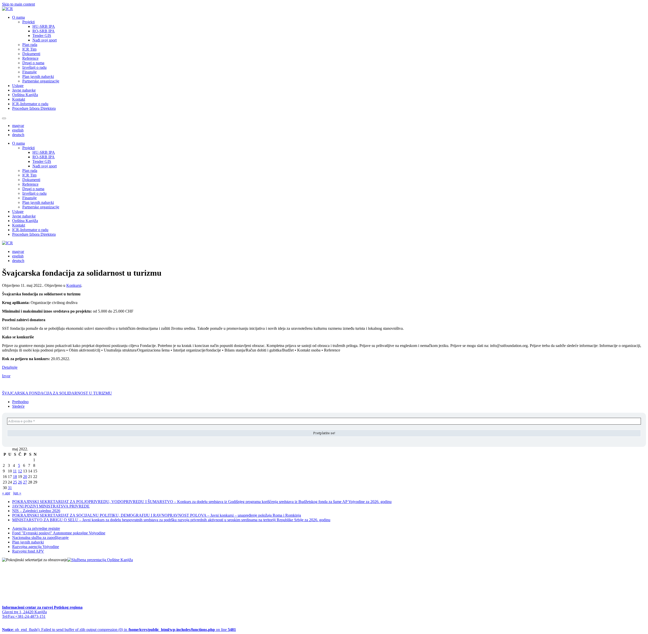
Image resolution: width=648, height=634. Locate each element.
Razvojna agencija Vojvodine (35, 546)
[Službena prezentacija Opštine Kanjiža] (100, 560)
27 (25, 482)
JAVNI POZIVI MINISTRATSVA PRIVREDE (51, 506)
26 (20, 482)
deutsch (18, 135)
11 (15, 471)
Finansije (29, 72)
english (18, 130)
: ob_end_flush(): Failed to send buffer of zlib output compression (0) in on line (119, 629)
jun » (17, 493)
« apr (6, 493)
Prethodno (20, 402)
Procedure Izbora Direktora (34, 108)
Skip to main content (18, 4)
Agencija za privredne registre (36, 528)
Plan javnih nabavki (38, 76)
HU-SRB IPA (43, 26)
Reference (30, 58)
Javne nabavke (24, 90)
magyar (18, 125)
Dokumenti (31, 54)
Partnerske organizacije (40, 81)
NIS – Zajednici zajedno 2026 (36, 511)
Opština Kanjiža (25, 95)
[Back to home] (7, 9)
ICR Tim (29, 49)
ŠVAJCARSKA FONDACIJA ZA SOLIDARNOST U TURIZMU (57, 393)
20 (25, 476)
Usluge (18, 85)
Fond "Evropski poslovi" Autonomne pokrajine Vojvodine (58, 533)
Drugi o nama (33, 63)
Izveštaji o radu (34, 67)
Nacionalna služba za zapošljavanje (40, 537)
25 (15, 482)
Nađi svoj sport (44, 40)
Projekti (28, 22)
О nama (18, 17)
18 (15, 476)
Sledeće (18, 406)
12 (20, 471)
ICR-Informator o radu (30, 104)
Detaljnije (9, 367)
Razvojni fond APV (28, 551)
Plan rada (29, 44)
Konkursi (73, 285)
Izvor (6, 376)
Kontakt (18, 99)
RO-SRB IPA (43, 31)
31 (10, 488)
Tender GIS (41, 35)
